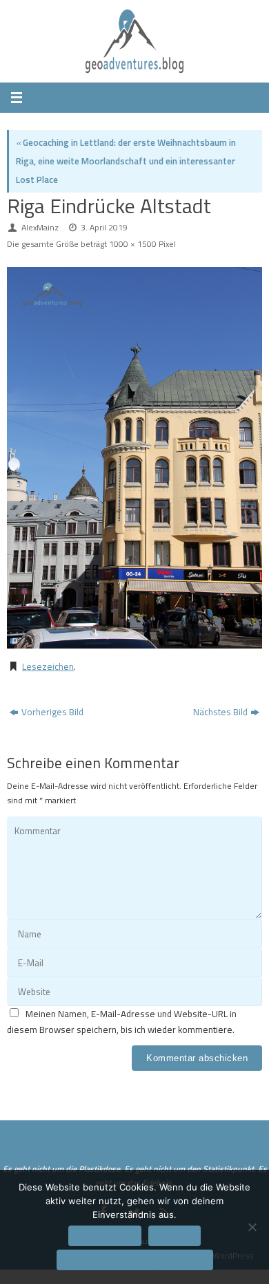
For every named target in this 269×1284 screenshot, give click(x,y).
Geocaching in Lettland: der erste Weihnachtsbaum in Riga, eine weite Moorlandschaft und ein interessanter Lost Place (126, 160)
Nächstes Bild (220, 712)
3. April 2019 (104, 227)
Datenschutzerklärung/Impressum (135, 1259)
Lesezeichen (48, 666)
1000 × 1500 (133, 243)
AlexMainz (40, 227)
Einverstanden (105, 1235)
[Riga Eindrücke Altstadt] (134, 458)
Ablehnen (174, 1235)
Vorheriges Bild (52, 712)
